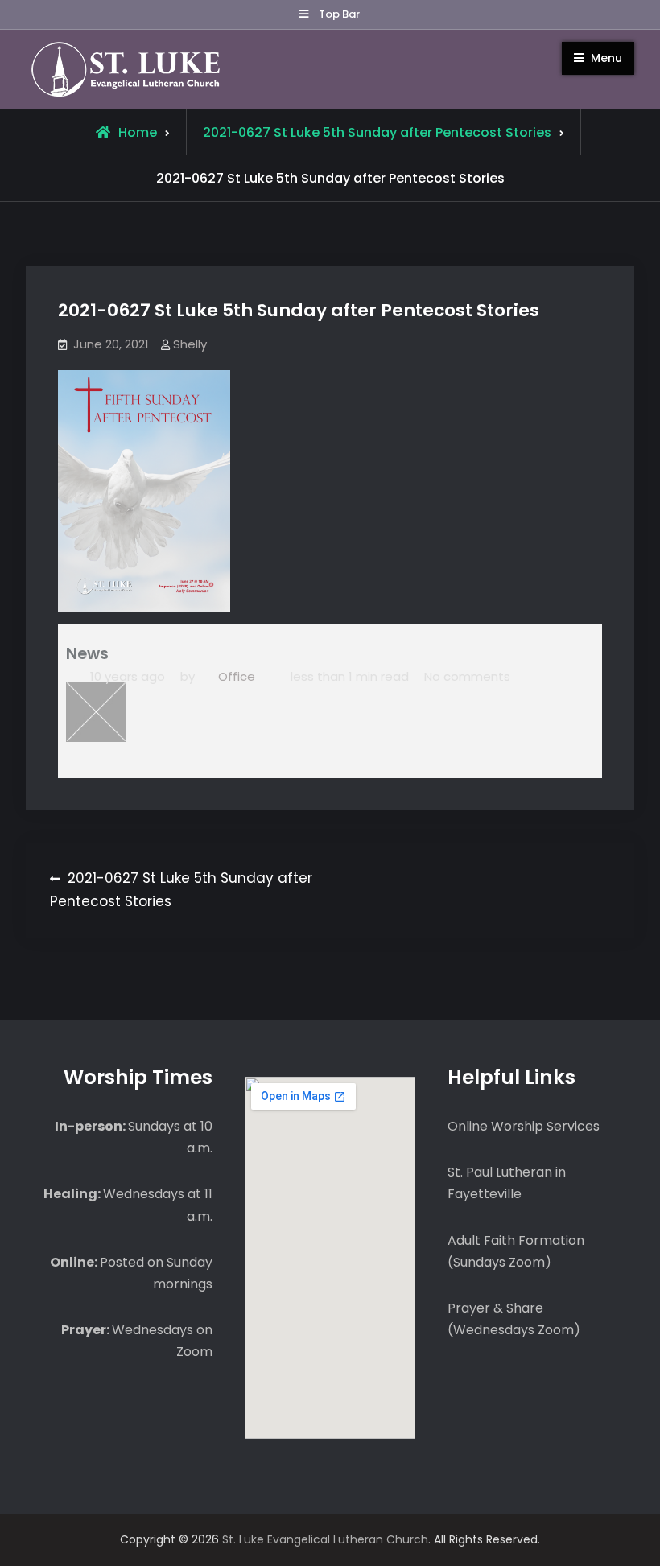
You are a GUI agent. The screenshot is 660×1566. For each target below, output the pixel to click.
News (87, 654)
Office (236, 676)
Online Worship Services (524, 1126)
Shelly (190, 344)
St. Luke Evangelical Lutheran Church (325, 1539)
